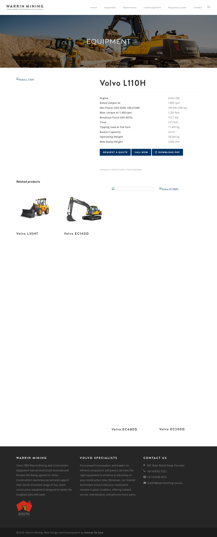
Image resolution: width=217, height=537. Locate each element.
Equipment (110, 7)
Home (93, 7)
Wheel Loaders (118, 169)
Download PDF (169, 152)
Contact (197, 7)
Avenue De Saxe (93, 532)
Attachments (129, 7)
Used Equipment (152, 7)
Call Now (141, 152)
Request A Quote (177, 7)
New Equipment (134, 169)
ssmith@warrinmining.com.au (164, 483)
